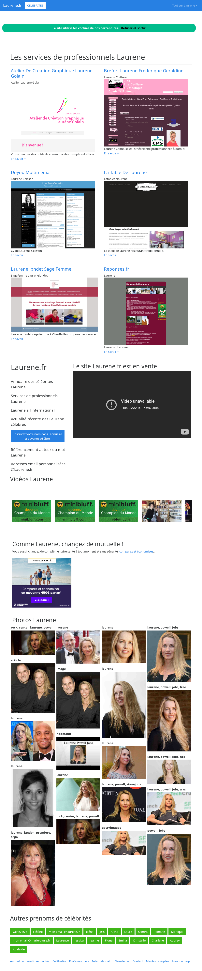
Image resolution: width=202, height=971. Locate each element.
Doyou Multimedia (30, 172)
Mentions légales (157, 961)
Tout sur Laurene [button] (183, 5)
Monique (177, 932)
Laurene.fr (12, 5)
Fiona (108, 940)
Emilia (123, 940)
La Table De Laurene (125, 172)
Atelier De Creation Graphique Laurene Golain (52, 73)
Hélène (38, 932)
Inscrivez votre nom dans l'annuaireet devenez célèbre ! (38, 436)
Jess (102, 932)
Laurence (62, 940)
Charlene (158, 940)
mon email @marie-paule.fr (31, 940)
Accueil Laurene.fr (22, 961)
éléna (89, 932)
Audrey (175, 940)
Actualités (42, 961)
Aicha (114, 932)
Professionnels (79, 961)
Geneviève (20, 932)
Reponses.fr (116, 269)
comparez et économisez (136, 551)
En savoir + (18, 159)
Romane (159, 932)
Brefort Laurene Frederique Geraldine (143, 71)
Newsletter (122, 961)
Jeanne (94, 940)
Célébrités (35, 5)
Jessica (79, 940)
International (101, 961)
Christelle (139, 940)
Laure (128, 932)
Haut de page (182, 961)
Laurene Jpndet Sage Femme (41, 269)
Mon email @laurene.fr (64, 932)
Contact (138, 961)
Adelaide (19, 949)
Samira (143, 932)
